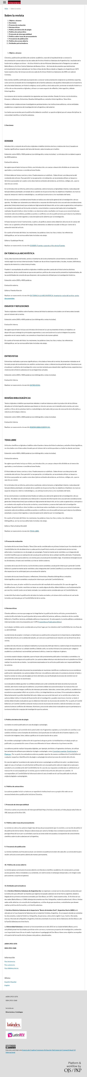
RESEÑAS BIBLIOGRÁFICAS (40, 427)
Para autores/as (10, 965)
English (7, 985)
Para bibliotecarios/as (11, 968)
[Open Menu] (4, 2)
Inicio (6, 9)
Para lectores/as (10, 961)
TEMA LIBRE (34, 531)
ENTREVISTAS (35, 385)
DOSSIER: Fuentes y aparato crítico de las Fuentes (47, 246)
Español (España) (10, 982)
